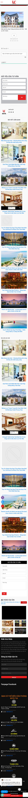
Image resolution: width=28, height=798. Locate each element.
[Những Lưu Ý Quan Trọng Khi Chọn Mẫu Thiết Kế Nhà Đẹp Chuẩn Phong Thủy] (14, 177)
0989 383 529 (9, 755)
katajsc (11, 109)
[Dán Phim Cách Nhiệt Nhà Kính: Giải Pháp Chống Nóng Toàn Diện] (13, 153)
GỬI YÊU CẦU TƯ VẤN (14, 795)
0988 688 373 (9, 711)
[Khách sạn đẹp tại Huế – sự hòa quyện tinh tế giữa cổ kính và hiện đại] (14, 300)
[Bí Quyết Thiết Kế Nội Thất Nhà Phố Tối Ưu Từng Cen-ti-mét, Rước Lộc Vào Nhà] (11, 200)
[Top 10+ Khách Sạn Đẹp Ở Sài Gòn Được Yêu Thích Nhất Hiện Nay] (14, 238)
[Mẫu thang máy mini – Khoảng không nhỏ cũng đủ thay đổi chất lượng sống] (14, 130)
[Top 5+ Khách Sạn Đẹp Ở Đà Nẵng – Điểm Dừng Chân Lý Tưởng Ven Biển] (14, 320)
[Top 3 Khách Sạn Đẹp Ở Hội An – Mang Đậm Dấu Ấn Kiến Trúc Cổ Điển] (14, 280)
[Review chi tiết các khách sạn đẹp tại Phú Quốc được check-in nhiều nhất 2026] (14, 258)
